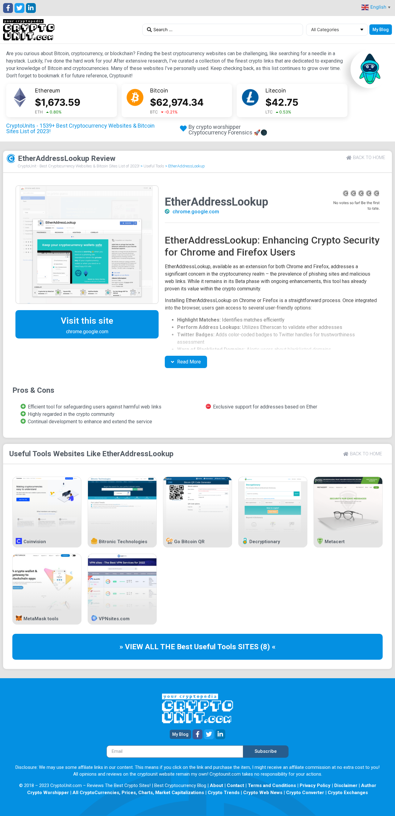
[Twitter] (19, 8)
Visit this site (87, 321)
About (216, 785)
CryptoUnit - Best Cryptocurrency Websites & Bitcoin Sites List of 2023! (78, 166)
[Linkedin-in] (31, 8)
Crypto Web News (262, 792)
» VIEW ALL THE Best (156, 646)
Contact (235, 785)
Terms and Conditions (272, 785)
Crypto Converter (305, 792)
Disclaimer (345, 785)
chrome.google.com (196, 212)
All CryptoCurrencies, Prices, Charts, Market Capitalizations (138, 792)
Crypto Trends (223, 792)
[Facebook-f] (8, 8)
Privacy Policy (315, 785)
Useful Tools (153, 166)
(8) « (268, 646)
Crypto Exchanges (348, 792)
